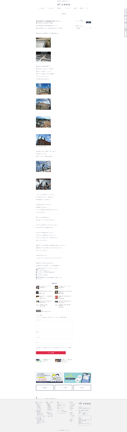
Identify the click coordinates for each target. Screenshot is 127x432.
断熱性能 (49, 406)
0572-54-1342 (85, 410)
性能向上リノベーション (61, 404)
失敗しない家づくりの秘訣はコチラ (42, 270)
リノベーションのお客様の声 (62, 411)
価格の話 (71, 402)
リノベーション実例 (60, 410)
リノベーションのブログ (61, 413)
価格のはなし (59, 8)
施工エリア (39, 423)
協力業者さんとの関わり (41, 421)
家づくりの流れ (72, 403)
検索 (88, 22)
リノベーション (67, 8)
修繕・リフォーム (60, 408)
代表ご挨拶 (39, 407)
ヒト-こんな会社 (41, 8)
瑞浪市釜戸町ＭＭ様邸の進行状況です (46, 301)
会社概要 (38, 406)
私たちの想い (39, 405)
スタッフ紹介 (39, 409)
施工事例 (75, 8)
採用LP (71, 421)
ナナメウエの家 (50, 414)
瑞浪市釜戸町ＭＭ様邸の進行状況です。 (65, 301)
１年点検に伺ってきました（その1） (65, 286)
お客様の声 (81, 8)
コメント (38, 319)
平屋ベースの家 (50, 416)
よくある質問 (72, 405)
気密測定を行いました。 (47, 359)
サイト (37, 342)
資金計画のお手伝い (40, 413)
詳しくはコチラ (39, 273)
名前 (37, 332)
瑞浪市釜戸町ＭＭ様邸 (44, 304)
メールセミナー (72, 417)
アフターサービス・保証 (41, 416)
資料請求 (71, 412)
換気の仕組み (50, 409)
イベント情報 (72, 415)
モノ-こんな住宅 (50, 8)
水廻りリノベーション (61, 406)
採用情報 (71, 419)
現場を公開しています (40, 420)
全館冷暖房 (49, 407)
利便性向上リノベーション (61, 405)
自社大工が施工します (40, 419)
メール (38, 337)
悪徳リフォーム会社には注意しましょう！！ (67, 360)
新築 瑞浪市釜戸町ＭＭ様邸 (46, 311)
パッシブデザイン (50, 410)
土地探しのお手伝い (40, 414)
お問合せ (71, 414)
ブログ (87, 8)
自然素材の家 (50, 413)
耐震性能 (49, 405)
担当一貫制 (39, 412)
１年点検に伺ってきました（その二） (46, 286)
